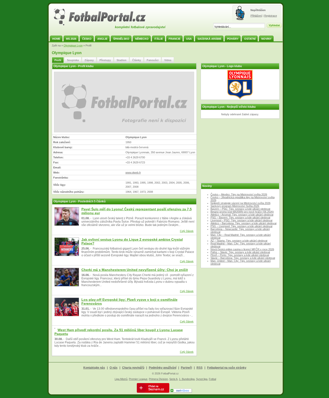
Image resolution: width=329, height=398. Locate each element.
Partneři (186, 367)
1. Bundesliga (187, 379)
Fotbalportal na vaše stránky (226, 367)
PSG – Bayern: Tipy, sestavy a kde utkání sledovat (240, 217)
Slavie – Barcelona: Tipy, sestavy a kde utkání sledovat (243, 258)
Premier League (138, 379)
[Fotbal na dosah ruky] (104, 24)
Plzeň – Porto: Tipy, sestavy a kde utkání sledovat (240, 255)
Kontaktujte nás (94, 367)
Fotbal (212, 379)
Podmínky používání (162, 367)
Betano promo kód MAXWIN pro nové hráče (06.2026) (242, 211)
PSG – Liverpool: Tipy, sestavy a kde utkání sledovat (241, 226)
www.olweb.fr (133, 172)
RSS (200, 367)
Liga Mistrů (121, 379)
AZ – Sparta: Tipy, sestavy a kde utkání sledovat (239, 240)
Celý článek (187, 231)
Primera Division (158, 379)
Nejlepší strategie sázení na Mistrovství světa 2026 (240, 203)
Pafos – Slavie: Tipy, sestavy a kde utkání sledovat (240, 252)
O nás (114, 367)
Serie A (173, 379)
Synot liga (201, 379)
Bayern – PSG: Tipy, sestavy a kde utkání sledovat (240, 208)
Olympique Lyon (73, 45)
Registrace (270, 15)
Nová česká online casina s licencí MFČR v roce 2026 (242, 249)
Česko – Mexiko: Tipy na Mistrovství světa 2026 (239, 194)
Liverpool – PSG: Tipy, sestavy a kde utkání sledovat (241, 220)
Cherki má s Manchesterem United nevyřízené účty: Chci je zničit (134, 270)
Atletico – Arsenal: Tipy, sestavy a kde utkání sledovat (242, 214)
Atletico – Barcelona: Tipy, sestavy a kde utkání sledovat (243, 223)
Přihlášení (256, 15)
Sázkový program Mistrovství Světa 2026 (235, 206)
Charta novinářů (133, 367)
